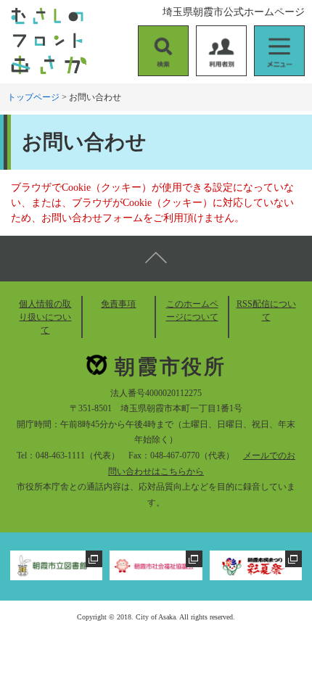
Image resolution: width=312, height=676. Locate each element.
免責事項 (118, 304)
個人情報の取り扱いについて (45, 317)
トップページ (33, 97)
